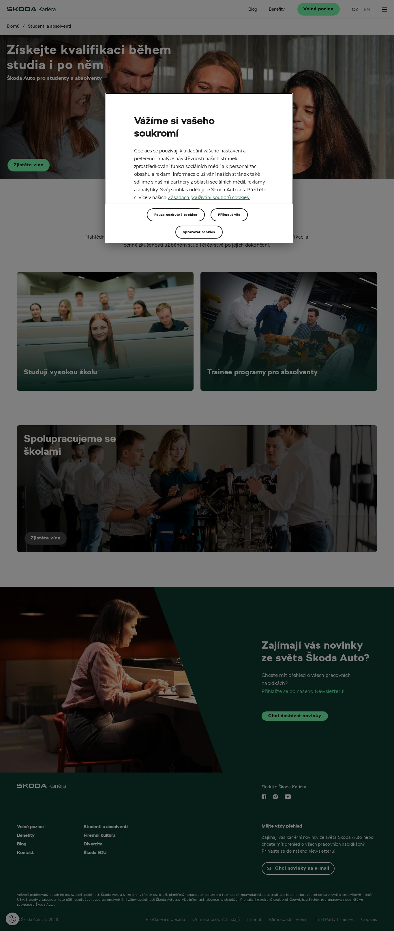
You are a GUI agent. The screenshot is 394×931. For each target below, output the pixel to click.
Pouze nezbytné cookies (175, 214)
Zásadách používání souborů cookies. (209, 197)
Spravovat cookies (199, 232)
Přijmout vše (229, 214)
